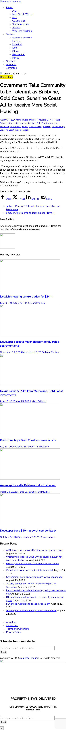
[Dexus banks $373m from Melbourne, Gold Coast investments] (30, 384)
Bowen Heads (53, 120)
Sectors (10, 34)
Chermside (14, 123)
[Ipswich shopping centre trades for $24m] (30, 290)
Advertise (11, 68)
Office (15, 51)
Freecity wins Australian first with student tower (32, 563)
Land (14, 47)
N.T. (14, 17)
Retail (15, 57)
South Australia (20, 24)
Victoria (16, 27)
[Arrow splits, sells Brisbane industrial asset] (30, 479)
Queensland (18, 21)
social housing (58, 126)
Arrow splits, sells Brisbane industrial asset (28, 485)
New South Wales (22, 14)
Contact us (12, 625)
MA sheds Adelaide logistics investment (28, 604)
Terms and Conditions (17, 629)
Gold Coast (42, 123)
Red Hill (46, 126)
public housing (35, 126)
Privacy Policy (13, 632)
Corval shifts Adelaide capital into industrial (29, 570)
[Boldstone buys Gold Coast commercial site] (30, 433)
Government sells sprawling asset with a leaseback (34, 577)
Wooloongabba (22, 130)
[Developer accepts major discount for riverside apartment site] (30, 335)
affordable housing (37, 120)
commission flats (27, 123)
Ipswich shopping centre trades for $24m (26, 297)
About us (11, 64)
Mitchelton (4, 126)
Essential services (22, 37)
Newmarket (15, 126)
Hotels (16, 41)
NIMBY (25, 126)
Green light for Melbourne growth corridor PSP (31, 610)
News (9, 7)
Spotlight (11, 61)
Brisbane (4, 123)
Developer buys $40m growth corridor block (28, 531)
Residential (18, 54)
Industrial (17, 44)
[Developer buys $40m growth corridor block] (30, 524)
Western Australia (22, 31)
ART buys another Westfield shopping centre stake (34, 550)
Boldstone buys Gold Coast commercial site (28, 440)
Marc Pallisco (22, 120)
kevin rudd (52, 123)
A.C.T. (15, 11)
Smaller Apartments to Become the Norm (30, 212)
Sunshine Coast (7, 130)
